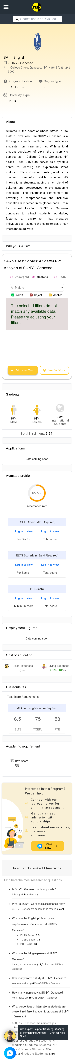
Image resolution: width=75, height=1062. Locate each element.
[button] (6, 7)
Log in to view (24, 531)
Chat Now (49, 846)
